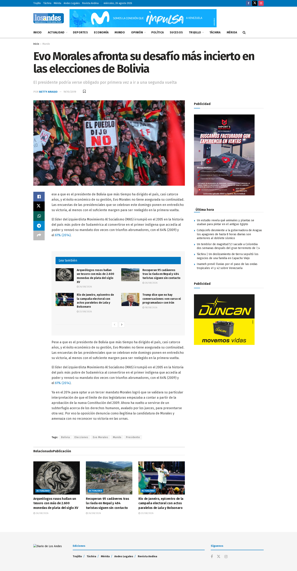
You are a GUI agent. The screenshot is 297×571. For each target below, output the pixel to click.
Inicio (37, 32)
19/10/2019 (69, 91)
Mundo (120, 32)
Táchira (47, 3)
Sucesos (176, 32)
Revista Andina (90, 3)
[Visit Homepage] (48, 18)
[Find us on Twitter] (254, 3)
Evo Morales (100, 437)
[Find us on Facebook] (248, 3)
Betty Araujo (48, 91)
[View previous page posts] (115, 324)
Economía (101, 32)
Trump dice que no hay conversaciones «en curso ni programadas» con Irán (161, 298)
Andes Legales (72, 3)
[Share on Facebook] (39, 196)
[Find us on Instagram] (261, 3)
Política (157, 32)
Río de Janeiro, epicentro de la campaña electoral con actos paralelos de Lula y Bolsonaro (160, 503)
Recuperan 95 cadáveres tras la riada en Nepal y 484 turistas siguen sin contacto (161, 274)
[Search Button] (244, 33)
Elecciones (81, 437)
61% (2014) (63, 235)
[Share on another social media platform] (39, 235)
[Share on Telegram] (39, 226)
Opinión (137, 32)
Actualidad (56, 32)
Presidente (133, 437)
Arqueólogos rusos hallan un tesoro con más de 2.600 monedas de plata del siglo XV (55, 503)
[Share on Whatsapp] (39, 216)
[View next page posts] (122, 324)
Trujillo (37, 3)
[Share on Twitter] (39, 206)
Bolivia (65, 437)
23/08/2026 (85, 311)
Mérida (57, 3)
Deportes (80, 32)
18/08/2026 (150, 307)
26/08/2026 (85, 286)
